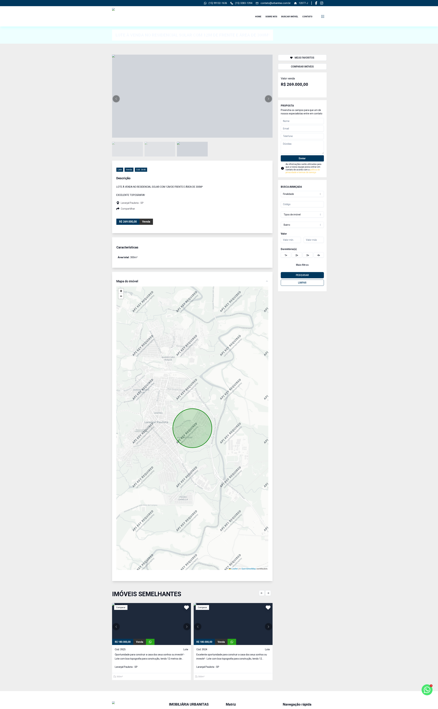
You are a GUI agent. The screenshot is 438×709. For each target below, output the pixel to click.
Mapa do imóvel (127, 281)
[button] (116, 98)
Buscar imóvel (289, 16)
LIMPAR (302, 282)
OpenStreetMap (248, 568)
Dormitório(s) (289, 249)
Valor (284, 233)
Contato (307, 16)
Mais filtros (302, 264)
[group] (302, 255)
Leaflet (234, 568)
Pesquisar (302, 275)
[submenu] (322, 16)
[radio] (286, 255)
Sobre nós (271, 16)
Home (258, 16)
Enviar (302, 158)
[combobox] (302, 194)
